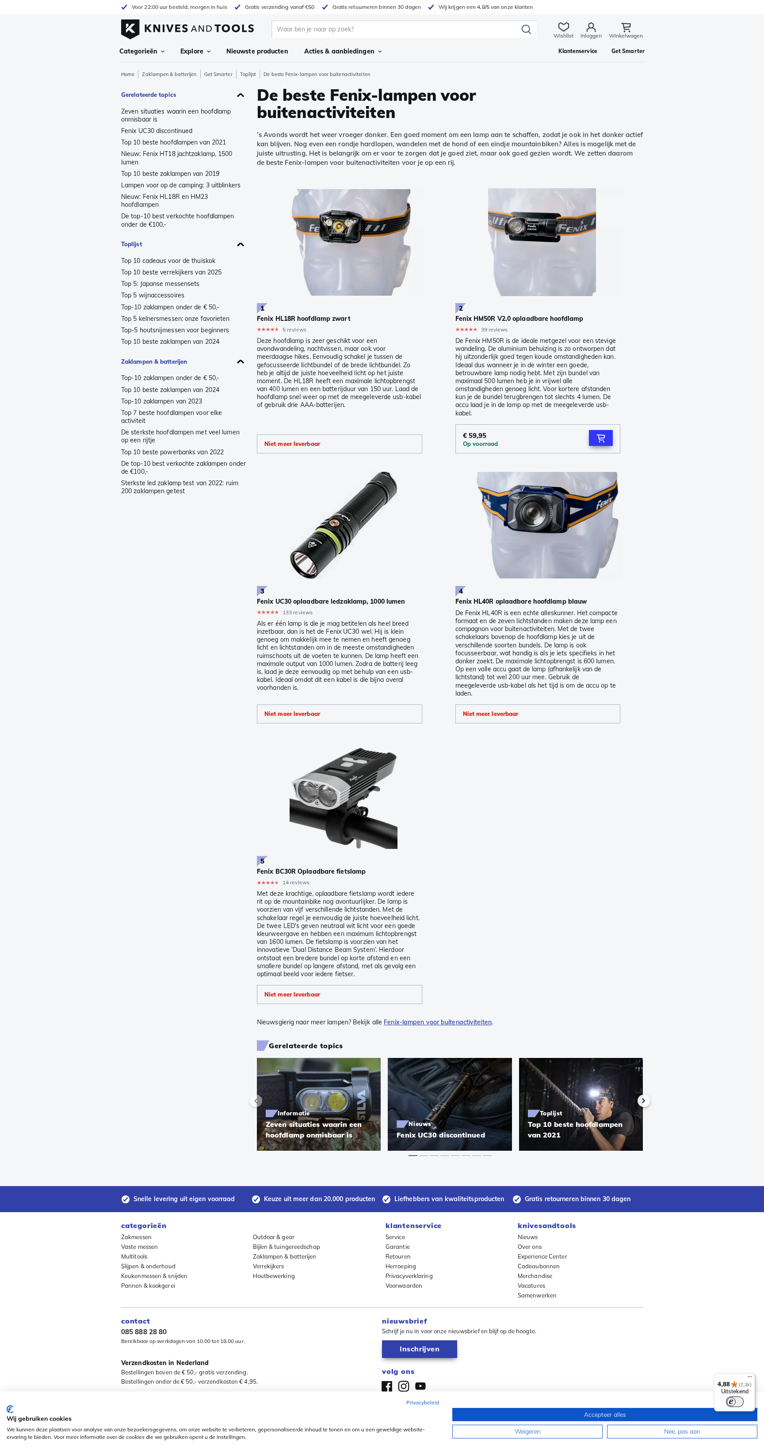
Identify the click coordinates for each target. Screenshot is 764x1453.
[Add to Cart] (601, 438)
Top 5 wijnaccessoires (152, 295)
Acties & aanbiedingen (339, 51)
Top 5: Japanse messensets (160, 284)
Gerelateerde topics (148, 94)
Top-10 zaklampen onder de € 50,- (170, 307)
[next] (629, 1100)
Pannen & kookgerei (148, 1285)
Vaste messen (139, 1246)
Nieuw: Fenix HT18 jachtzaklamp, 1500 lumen (177, 158)
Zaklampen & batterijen (169, 74)
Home (127, 74)
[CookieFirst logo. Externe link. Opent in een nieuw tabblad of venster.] (10, 1409)
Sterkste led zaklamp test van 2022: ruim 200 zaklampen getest (179, 487)
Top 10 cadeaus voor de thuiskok (168, 261)
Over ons (530, 1246)
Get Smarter (218, 74)
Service (395, 1236)
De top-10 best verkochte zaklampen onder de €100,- (183, 467)
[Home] (187, 27)
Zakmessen (136, 1236)
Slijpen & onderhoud (148, 1266)
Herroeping (401, 1266)
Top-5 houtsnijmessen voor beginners (175, 330)
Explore (191, 51)
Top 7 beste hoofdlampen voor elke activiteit (171, 417)
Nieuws (528, 1236)
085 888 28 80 (144, 1331)
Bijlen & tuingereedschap (286, 1246)
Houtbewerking (274, 1275)
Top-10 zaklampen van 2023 (161, 401)
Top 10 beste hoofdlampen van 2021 (173, 142)
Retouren (398, 1256)
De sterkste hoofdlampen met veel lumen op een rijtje (180, 436)
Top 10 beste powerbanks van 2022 (172, 452)
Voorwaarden (404, 1285)
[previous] (271, 1100)
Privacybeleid (422, 1402)
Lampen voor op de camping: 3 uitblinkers (181, 185)
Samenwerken (537, 1295)
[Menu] (750, 1378)
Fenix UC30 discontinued (156, 131)
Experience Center (542, 1256)
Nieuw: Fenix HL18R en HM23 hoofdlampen (164, 201)
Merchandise (535, 1275)
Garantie (398, 1246)
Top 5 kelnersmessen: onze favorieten (175, 319)
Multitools (134, 1256)
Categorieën (138, 51)
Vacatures (531, 1285)
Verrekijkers (268, 1266)
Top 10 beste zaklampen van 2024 (170, 342)
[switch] (735, 1401)
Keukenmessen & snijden (154, 1275)
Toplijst (248, 74)
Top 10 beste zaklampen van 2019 (170, 174)
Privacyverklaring (409, 1275)
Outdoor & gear (273, 1236)
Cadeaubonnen (539, 1266)
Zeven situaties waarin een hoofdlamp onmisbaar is (176, 115)
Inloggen (591, 35)
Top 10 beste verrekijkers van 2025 (171, 272)
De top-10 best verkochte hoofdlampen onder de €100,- (177, 220)
